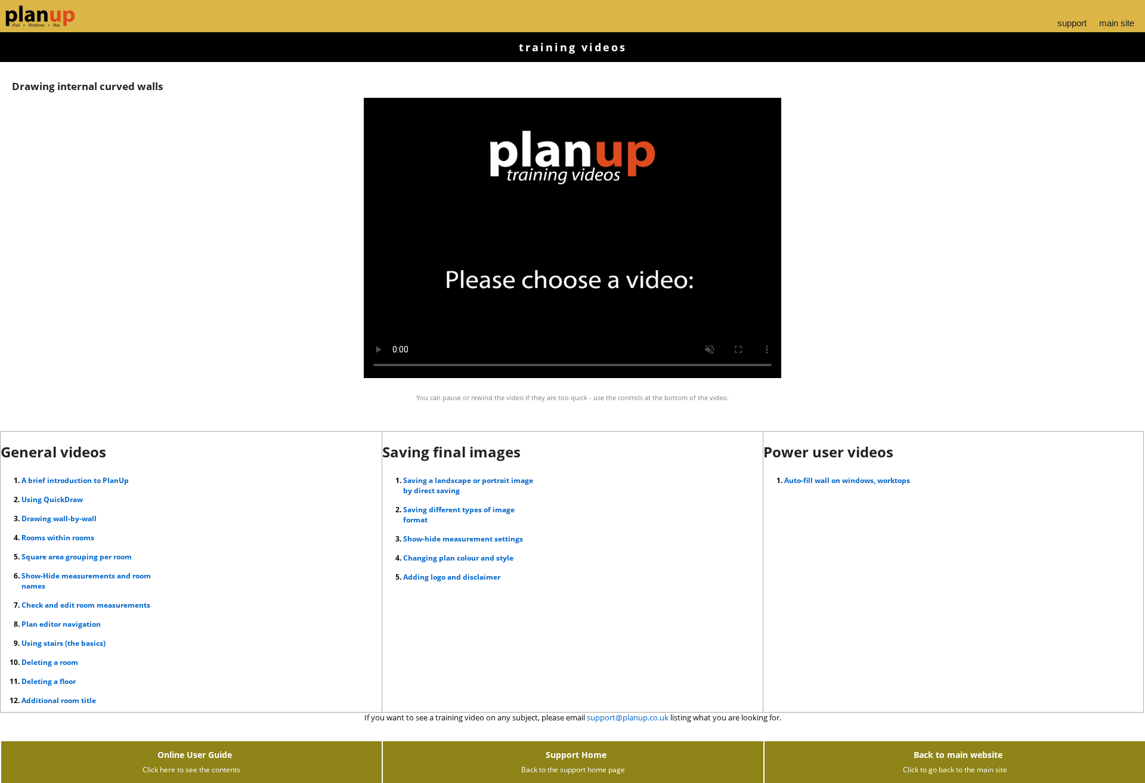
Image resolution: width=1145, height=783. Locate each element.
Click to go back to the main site (955, 770)
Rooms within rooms (57, 538)
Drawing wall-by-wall (59, 518)
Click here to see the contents (191, 770)
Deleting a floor (48, 681)
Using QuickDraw (52, 499)
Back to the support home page (573, 770)
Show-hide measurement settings (463, 539)
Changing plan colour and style (458, 558)
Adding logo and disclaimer (451, 577)
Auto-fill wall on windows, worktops (847, 480)
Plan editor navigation (61, 624)
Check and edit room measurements (85, 605)
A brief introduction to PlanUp (75, 480)
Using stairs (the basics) (63, 643)
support (1072, 23)
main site (1116, 23)
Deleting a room (49, 662)
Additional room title (58, 700)
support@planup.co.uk (628, 717)
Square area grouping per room (76, 557)
